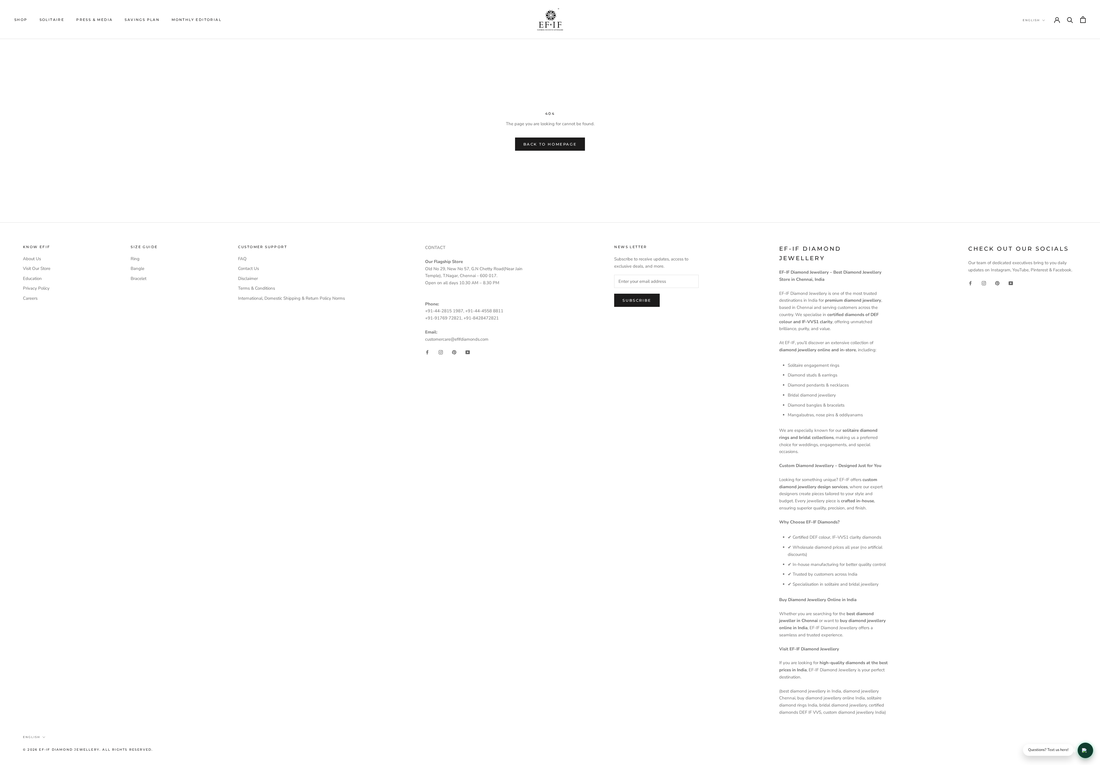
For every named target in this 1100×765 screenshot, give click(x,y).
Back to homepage (550, 144)
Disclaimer (248, 278)
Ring (135, 259)
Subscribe (636, 300)
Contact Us (248, 268)
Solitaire (52, 19)
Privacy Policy (36, 288)
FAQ (242, 259)
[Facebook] (427, 352)
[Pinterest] (454, 352)
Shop (21, 19)
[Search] (1070, 20)
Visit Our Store (36, 268)
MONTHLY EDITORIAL (196, 19)
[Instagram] (441, 352)
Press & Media (94, 19)
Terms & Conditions (256, 288)
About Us (32, 259)
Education (32, 278)
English (1031, 20)
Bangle (137, 268)
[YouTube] (467, 352)
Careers (30, 298)
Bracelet (138, 278)
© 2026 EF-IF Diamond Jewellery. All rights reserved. (88, 750)
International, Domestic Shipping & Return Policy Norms (291, 298)
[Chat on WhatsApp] (1085, 750)
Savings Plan (142, 19)
